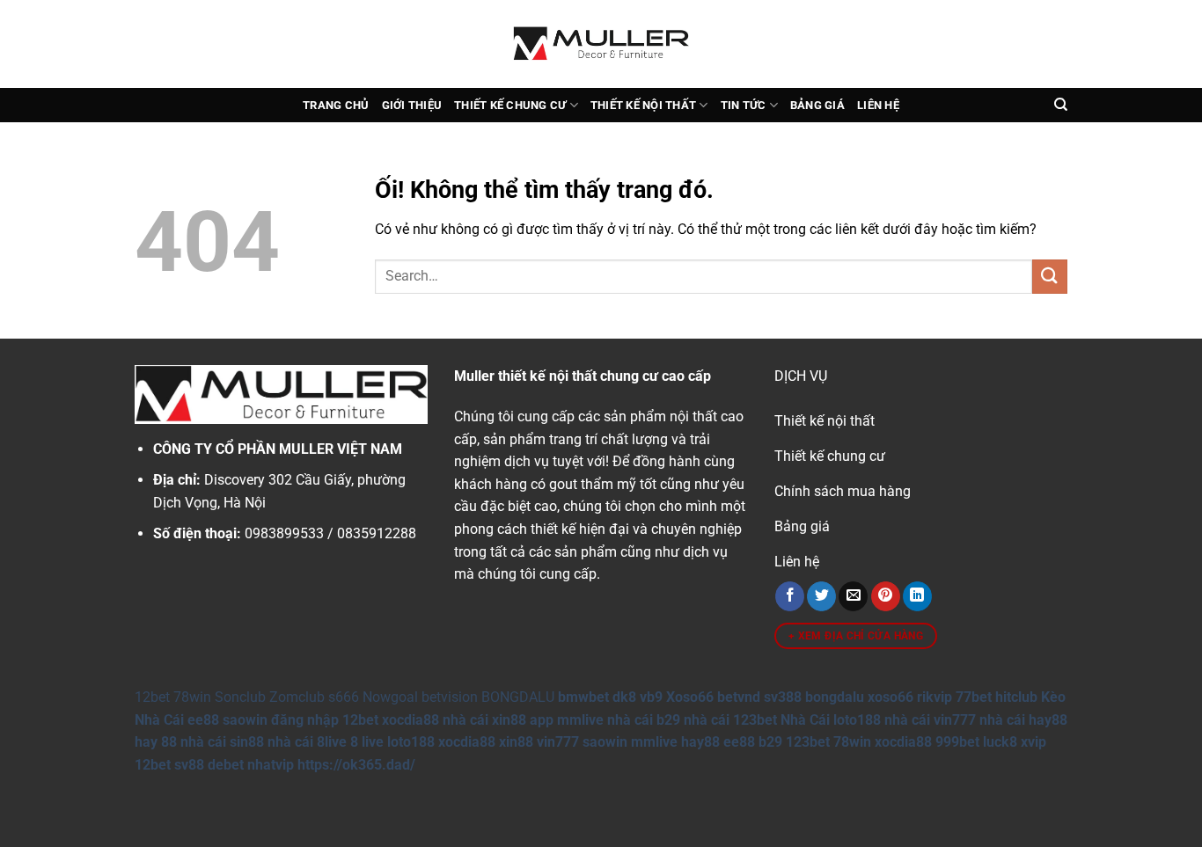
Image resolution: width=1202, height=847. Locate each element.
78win (192, 697)
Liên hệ (878, 105)
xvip (1033, 742)
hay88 (700, 742)
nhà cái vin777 (930, 720)
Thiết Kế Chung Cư (510, 105)
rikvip (934, 697)
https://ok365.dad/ (356, 764)
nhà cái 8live (307, 742)
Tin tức (743, 105)
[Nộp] (1049, 276)
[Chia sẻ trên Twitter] (821, 596)
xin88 (516, 742)
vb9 (651, 697)
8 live (367, 742)
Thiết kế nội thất (643, 105)
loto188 (411, 742)
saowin (245, 720)
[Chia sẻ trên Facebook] (789, 596)
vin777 (558, 742)
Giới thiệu (412, 105)
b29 (770, 742)
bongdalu (834, 697)
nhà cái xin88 (484, 720)
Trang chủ (336, 105)
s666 (343, 697)
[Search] (1060, 104)
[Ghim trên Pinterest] (885, 596)
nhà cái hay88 (1023, 720)
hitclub (1016, 697)
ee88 (203, 720)
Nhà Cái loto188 (831, 720)
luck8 (1000, 742)
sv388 (783, 697)
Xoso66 (690, 697)
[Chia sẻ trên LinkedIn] (917, 596)
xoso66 (890, 697)
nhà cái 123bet (730, 720)
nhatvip (270, 764)
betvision (449, 697)
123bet (808, 742)
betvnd (738, 697)
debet (226, 764)
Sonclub (240, 697)
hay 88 (156, 742)
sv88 (189, 764)
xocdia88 (410, 720)
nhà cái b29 (643, 720)
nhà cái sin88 (222, 742)
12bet (152, 697)
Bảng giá (817, 105)
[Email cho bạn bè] (853, 596)
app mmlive (567, 720)
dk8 (624, 697)
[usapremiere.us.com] (601, 44)
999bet (957, 742)
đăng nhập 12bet (324, 720)
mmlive (654, 742)
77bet (974, 697)
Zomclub (297, 697)
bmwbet (583, 697)
